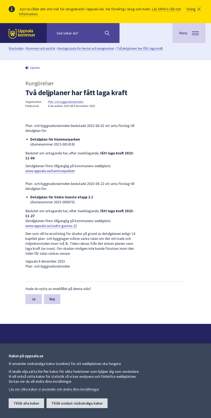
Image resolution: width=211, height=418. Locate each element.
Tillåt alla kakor (26, 403)
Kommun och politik (40, 48)
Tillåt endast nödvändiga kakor (77, 403)
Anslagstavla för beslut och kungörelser (86, 48)
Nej (52, 299)
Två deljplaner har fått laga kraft (140, 48)
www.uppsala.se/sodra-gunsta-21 (51, 225)
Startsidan (16, 48)
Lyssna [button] (35, 67)
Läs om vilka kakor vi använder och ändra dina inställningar (54, 389)
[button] (193, 9)
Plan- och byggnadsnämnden (65, 102)
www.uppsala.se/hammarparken (50, 170)
